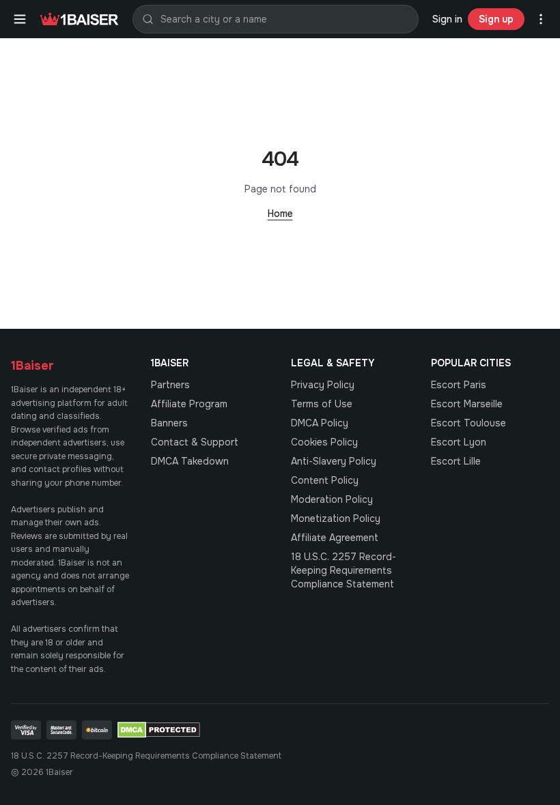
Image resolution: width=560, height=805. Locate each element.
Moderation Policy (332, 499)
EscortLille (456, 461)
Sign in (447, 19)
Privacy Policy (322, 385)
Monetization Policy (335, 518)
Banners (169, 423)
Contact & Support (194, 442)
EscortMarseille (467, 404)
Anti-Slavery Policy (333, 461)
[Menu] (19, 19)
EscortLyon (458, 442)
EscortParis (458, 385)
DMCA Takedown (190, 461)
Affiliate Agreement (334, 537)
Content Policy (325, 480)
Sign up (496, 19)
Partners (170, 385)
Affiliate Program (189, 404)
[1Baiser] (79, 19)
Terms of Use (321, 404)
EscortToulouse (468, 423)
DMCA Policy (319, 423)
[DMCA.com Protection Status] (158, 730)
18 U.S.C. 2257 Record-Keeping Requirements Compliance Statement (343, 570)
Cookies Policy (324, 442)
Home (280, 213)
